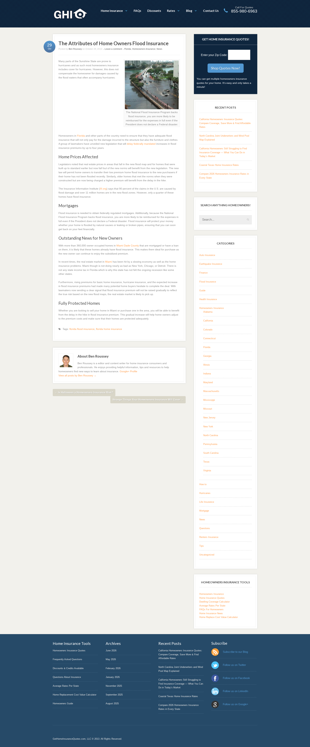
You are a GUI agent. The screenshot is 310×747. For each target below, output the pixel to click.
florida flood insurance (82, 329)
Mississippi (209, 400)
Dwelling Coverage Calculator (214, 601)
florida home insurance (109, 329)
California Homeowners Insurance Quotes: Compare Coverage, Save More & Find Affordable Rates (225, 123)
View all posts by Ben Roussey (77, 375)
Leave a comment (113, 49)
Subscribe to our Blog (235, 651)
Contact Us (211, 11)
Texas (206, 461)
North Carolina (210, 435)
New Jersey (209, 417)
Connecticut (209, 338)
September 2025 (114, 694)
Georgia (207, 356)
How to (202, 484)
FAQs (137, 11)
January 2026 (113, 677)
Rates (171, 11)
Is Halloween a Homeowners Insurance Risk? (84, 392)
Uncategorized (206, 554)
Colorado (207, 329)
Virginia (207, 470)
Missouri (207, 408)
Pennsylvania (210, 444)
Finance (203, 272)
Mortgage (204, 510)
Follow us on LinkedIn (235, 691)
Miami (108, 261)
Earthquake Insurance (210, 264)
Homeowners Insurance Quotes (69, 650)
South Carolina (211, 453)
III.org (103, 188)
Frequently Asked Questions (67, 659)
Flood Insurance (207, 281)
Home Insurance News (211, 613)
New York (208, 426)
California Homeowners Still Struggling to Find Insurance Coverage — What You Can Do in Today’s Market (223, 152)
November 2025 (114, 686)
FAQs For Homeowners (211, 609)
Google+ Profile (128, 371)
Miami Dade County (127, 245)
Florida (127, 49)
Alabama (207, 312)
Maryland (208, 382)
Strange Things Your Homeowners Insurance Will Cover (148, 399)
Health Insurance (208, 299)
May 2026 (111, 659)
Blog (189, 11)
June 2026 (111, 650)
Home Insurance (112, 11)
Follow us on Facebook (236, 678)
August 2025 (112, 703)
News (159, 49)
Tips (201, 546)
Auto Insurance (207, 255)
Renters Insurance (208, 537)
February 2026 (113, 668)
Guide (202, 290)
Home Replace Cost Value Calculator (218, 617)
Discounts (154, 11)
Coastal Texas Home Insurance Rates (219, 165)
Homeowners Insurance (144, 49)
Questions (204, 528)
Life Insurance (206, 502)
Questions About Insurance (67, 677)
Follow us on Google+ (235, 704)
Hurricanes (204, 493)
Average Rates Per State (212, 605)
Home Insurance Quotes (212, 598)
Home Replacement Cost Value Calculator (74, 694)
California (208, 320)
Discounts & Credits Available (68, 668)
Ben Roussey (75, 49)
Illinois (206, 364)
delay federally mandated (141, 143)
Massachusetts (211, 391)
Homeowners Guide (63, 703)
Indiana (207, 373)
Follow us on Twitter (234, 664)
